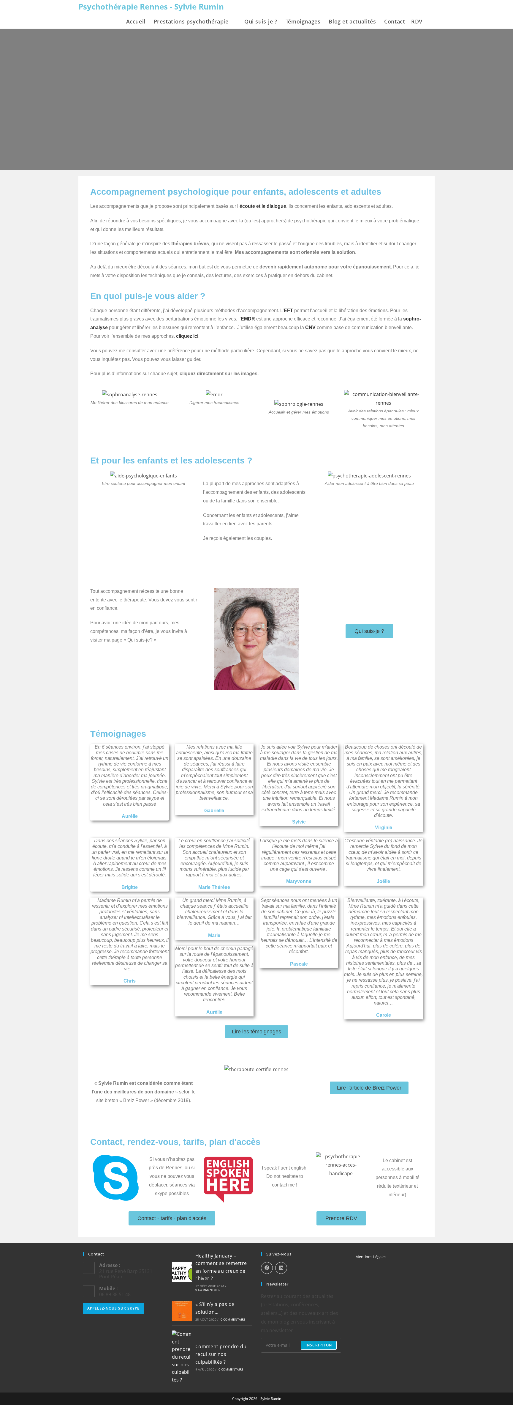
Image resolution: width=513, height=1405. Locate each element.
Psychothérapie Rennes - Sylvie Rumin (151, 6)
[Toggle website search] (433, 21)
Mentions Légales (370, 1256)
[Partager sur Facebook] (267, 1268)
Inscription (318, 1345)
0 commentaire (208, 1290)
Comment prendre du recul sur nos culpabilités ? (220, 1354)
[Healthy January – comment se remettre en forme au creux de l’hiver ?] (182, 1272)
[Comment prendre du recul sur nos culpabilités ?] (182, 1357)
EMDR (248, 318)
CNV (310, 327)
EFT (288, 310)
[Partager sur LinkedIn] (281, 1268)
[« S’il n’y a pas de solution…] (182, 1311)
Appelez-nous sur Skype (113, 1308)
